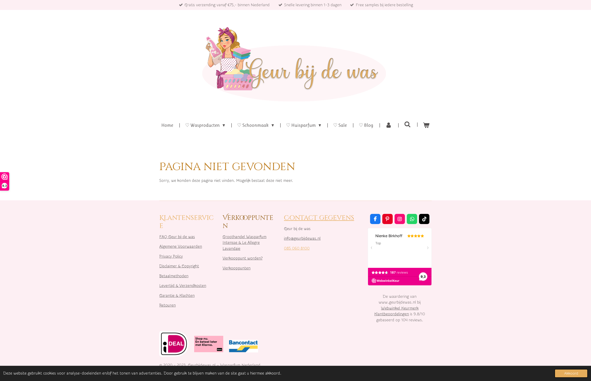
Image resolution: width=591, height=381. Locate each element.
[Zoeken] (407, 124)
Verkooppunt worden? (242, 258)
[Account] (388, 125)
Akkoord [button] (571, 373)
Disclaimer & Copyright (179, 266)
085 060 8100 (297, 248)
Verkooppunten (236, 268)
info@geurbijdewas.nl (302, 238)
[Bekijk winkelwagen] (426, 125)
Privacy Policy (171, 256)
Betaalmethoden (173, 276)
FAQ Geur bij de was (177, 237)
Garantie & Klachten (177, 295)
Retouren (167, 305)
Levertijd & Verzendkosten (182, 286)
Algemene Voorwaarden (180, 246)
